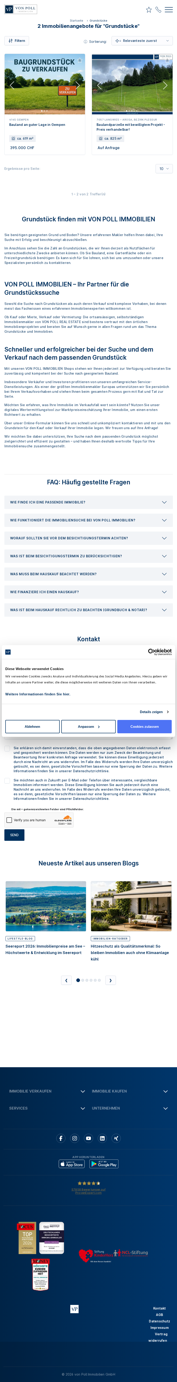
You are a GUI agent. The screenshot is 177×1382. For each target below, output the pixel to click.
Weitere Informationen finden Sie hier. (37, 694)
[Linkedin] (102, 1138)
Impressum (159, 1328)
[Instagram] (74, 1138)
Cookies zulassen (144, 726)
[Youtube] (88, 1138)
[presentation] (88, 502)
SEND (14, 835)
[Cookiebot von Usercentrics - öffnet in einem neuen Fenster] (151, 652)
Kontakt (159, 1308)
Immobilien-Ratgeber (110, 938)
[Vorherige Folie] (12, 86)
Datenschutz (159, 1321)
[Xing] (116, 1138)
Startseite (76, 20)
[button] (88, 502)
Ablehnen (32, 726)
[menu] (169, 10)
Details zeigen (151, 712)
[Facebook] (60, 1138)
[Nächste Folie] (77, 86)
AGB (159, 1315)
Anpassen (86, 726)
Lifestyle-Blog (20, 938)
